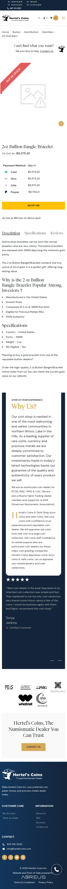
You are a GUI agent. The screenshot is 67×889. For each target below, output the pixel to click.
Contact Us (33, 746)
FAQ (38, 817)
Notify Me (34, 205)
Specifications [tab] (35, 233)
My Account (9, 813)
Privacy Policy (46, 882)
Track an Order (10, 817)
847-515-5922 (15, 8)
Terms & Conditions (24, 882)
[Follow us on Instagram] (10, 857)
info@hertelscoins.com (19, 848)
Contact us (46, 51)
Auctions (40, 822)
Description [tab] (11, 233)
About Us (41, 813)
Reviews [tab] (56, 233)
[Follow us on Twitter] (23, 857)
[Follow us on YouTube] (17, 857)
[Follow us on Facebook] (4, 857)
